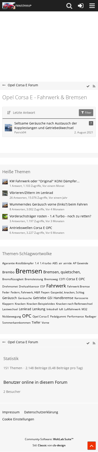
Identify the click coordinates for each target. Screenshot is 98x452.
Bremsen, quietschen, (62, 271)
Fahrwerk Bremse (78, 286)
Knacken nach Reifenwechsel (74, 304)
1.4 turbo (45, 263)
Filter (87, 112)
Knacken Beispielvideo (41, 304)
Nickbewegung (11, 316)
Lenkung (38, 309)
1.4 (37, 263)
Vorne (45, 323)
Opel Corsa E (41, 316)
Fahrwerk (56, 286)
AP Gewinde (80, 263)
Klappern (8, 304)
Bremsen (28, 271)
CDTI (62, 279)
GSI (49, 298)
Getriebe (39, 298)
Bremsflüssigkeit (12, 279)
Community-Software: (49, 439)
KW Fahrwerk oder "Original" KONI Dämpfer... (45, 181)
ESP (42, 286)
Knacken (20, 304)
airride (67, 263)
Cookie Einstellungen (18, 419)
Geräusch (9, 298)
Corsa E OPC (75, 279)
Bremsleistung (34, 279)
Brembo (8, 272)
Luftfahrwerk (72, 309)
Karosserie (81, 298)
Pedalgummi (58, 316)
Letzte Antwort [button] (24, 112)
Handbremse (63, 298)
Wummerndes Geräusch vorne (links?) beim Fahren (49, 204)
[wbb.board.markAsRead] (88, 86)
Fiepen (45, 292)
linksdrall (52, 309)
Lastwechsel (10, 309)
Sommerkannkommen (16, 323)
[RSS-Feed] (94, 86)
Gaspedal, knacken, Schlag (67, 292)
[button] (69, 5)
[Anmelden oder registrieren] (80, 5)
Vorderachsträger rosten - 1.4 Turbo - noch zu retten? (50, 216)
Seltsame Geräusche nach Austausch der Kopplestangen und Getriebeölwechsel (45, 125)
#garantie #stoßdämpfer (18, 263)
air (60, 263)
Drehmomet (10, 286)
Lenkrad (25, 309)
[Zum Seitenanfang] (92, 446)
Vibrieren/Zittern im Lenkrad (31, 192)
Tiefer (36, 322)
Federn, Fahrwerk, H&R (25, 292)
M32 (84, 309)
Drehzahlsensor (29, 286)
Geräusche (25, 298)
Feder (6, 292)
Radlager (90, 316)
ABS (55, 263)
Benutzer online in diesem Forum (35, 382)
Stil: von (49, 445)
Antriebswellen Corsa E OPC (31, 228)
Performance (75, 316)
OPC (26, 316)
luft (61, 309)
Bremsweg (51, 279)
